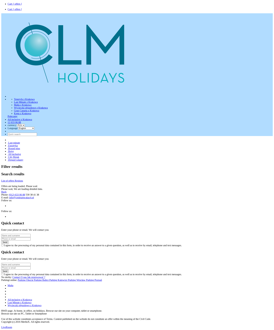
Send (5, 242)
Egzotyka (13, 145)
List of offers (8, 180)
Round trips (14, 148)
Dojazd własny (15, 160)
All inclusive (14, 154)
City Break (13, 157)
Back (4, 191)
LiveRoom (6, 327)
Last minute (14, 142)
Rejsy (11, 151)
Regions (19, 180)
